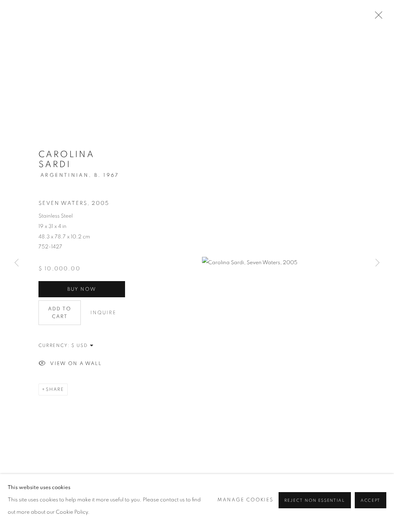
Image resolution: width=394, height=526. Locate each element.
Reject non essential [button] (314, 500)
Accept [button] (371, 500)
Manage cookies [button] (245, 499)
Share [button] (55, 389)
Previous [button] (16, 263)
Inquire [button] (103, 312)
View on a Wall (76, 364)
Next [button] (377, 263)
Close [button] (376, 17)
